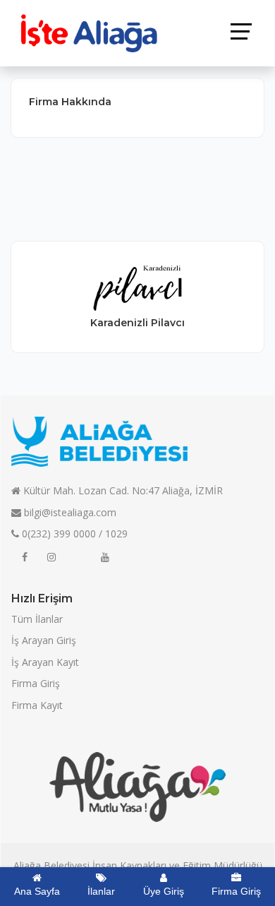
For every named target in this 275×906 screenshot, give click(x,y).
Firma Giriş (35, 683)
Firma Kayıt (37, 705)
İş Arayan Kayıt (45, 662)
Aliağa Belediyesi (51, 865)
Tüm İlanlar (37, 619)
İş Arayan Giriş (43, 640)
